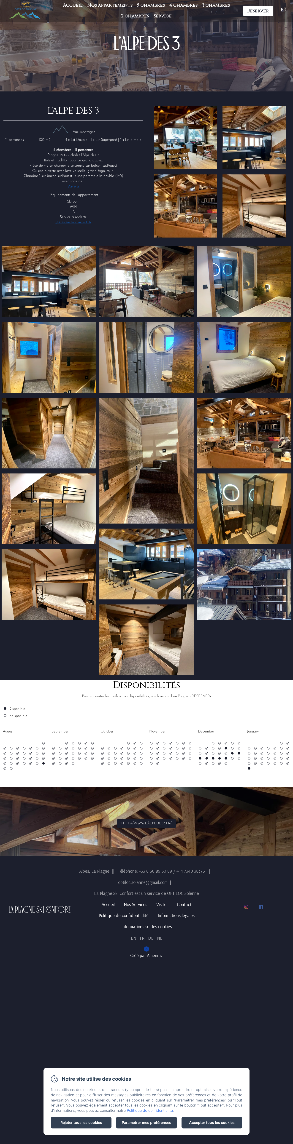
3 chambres (216, 5)
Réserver (258, 11)
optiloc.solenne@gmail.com (143, 882)
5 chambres (151, 5)
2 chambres (135, 16)
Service (163, 16)
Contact (184, 904)
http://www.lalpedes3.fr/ (146, 823)
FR (142, 938)
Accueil (73, 5)
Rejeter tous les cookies (81, 1122)
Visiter (162, 904)
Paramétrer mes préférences (146, 1122)
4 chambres (183, 5)
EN (133, 938)
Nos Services (135, 904)
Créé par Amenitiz (146, 955)
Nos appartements (110, 5)
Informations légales (176, 915)
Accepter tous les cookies (212, 1122)
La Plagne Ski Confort (39, 909)
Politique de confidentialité (124, 915)
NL (159, 938)
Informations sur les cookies (146, 926)
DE (150, 938)
